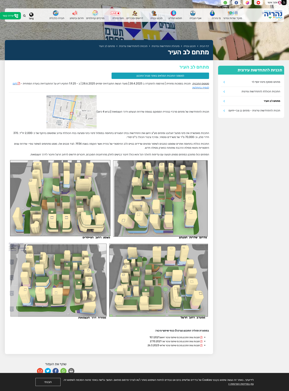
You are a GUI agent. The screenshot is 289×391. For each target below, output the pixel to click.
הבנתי (48, 382)
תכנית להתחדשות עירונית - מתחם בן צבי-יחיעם (254, 110)
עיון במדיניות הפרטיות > (241, 383)
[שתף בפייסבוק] (55, 371)
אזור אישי (273, 2)
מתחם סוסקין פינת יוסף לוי (266, 81)
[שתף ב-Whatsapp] (63, 371)
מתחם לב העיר (272, 101)
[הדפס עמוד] (71, 371)
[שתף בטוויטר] (48, 371)
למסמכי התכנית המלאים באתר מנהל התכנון (160, 75)
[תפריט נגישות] (283, 2)
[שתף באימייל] (40, 371)
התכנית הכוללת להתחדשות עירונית (261, 91)
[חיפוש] (24, 16)
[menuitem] (232, 15)
